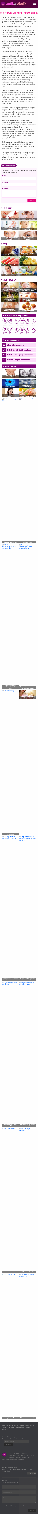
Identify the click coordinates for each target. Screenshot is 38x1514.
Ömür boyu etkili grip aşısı (10, 542)
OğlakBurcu (21, 333)
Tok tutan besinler (10, 1272)
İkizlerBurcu (16, 324)
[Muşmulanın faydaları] (28, 307)
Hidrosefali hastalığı (10, 386)
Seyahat (28, 1427)
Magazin (5, 1429)
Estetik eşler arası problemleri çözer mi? (10, 238)
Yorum (6, 189)
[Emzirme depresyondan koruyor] (10, 297)
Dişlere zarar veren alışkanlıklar (27, 1418)
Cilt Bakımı (30, 11)
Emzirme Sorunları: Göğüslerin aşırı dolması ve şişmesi (28, 289)
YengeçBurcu (22, 324)
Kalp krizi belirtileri (10, 1418)
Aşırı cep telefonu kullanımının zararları (10, 979)
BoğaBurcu (10, 324)
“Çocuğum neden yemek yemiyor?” (28, 299)
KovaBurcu (27, 333)
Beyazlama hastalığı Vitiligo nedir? (10, 1125)
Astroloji (11, 1427)
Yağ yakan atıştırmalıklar (9, 265)
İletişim (9, 1471)
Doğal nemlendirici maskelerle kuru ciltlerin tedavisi (27, 979)
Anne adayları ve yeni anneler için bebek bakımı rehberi (27, 687)
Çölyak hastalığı (10, 834)
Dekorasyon (20, 1427)
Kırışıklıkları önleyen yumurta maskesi (27, 1125)
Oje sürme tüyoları (10, 219)
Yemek (4, 1427)
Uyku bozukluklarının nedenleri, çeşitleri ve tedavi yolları (10, 687)
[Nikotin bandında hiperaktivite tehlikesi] (10, 307)
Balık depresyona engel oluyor (27, 396)
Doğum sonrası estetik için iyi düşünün (9, 228)
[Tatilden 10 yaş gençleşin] (28, 215)
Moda (16, 1425)
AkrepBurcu (10, 333)
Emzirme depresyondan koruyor (10, 299)
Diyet (11, 1425)
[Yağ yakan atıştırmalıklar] (10, 261)
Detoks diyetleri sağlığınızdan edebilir (28, 254)
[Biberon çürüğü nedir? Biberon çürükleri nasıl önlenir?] (10, 287)
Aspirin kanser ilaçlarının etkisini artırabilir (28, 385)
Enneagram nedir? (27, 542)
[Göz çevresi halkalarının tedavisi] (28, 235)
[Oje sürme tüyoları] (10, 215)
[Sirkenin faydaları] (28, 225)
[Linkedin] (34, 1473)
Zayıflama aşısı (10, 255)
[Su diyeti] (28, 271)
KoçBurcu (5, 324)
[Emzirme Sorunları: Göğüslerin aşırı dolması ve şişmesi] (28, 287)
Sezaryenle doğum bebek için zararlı (28, 376)
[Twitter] (30, 1473)
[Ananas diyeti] (28, 261)
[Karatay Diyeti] (10, 271)
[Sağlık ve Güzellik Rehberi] (13, 5)
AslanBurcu (27, 324)
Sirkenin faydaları (28, 229)
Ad (5, 175)
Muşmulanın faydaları (28, 311)
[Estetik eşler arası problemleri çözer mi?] (10, 235)
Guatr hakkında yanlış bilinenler (10, 376)
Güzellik (17, 11)
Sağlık (6, 11)
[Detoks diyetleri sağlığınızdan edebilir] (28, 251)
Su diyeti (28, 275)
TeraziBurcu (5, 333)
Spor (27, 1425)
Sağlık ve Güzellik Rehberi (19, 1469)
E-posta (6, 182)
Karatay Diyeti (10, 275)
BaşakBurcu (33, 324)
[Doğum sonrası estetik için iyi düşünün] (10, 225)
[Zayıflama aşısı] (10, 251)
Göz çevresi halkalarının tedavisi (28, 238)
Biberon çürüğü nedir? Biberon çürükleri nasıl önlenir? (10, 289)
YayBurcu (16, 333)
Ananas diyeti (28, 265)
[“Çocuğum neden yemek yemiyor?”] (28, 297)
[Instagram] (32, 1473)
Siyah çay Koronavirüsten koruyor (10, 395)
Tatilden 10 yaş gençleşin (28, 219)
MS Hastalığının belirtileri (28, 1272)
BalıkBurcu (33, 333)
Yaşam (22, 1425)
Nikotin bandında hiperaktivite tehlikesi (9, 310)
